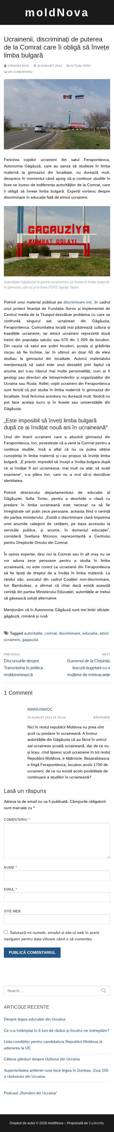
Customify (96, 1123)
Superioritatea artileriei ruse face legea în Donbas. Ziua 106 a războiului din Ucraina (56, 1073)
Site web (12, 911)
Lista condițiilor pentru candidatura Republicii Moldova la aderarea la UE (53, 1044)
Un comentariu (20, 71)
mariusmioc (40, 709)
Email (10, 889)
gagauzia (30, 639)
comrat (51, 633)
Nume (10, 867)
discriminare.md (78, 302)
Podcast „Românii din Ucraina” (30, 1093)
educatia (89, 633)
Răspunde (102, 717)
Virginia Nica (18, 65)
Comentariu (17, 820)
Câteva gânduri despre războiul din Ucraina (42, 1059)
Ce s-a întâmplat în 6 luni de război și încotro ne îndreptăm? (56, 1030)
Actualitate (80, 65)
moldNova (57, 12)
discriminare (69, 633)
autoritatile (33, 633)
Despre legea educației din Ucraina (34, 1019)
